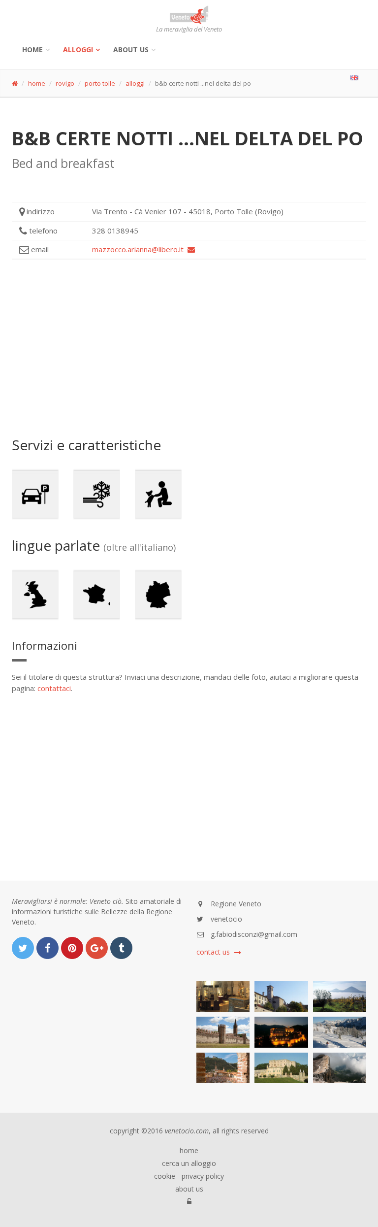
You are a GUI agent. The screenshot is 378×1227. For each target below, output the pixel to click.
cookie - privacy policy (189, 1176)
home (36, 83)
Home (32, 49)
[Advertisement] (189, 348)
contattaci (54, 688)
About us (131, 49)
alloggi (78, 49)
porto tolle (100, 83)
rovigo (65, 83)
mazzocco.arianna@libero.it (140, 249)
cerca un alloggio (189, 1163)
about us (189, 1189)
